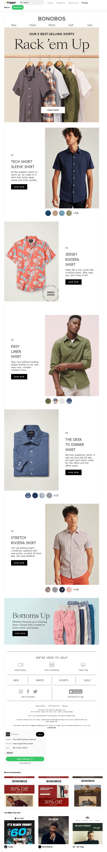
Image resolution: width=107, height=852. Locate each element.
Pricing (85, 3)
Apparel (10, 753)
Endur (10, 847)
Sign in (7, 7)
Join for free (17, 7)
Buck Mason (47, 847)
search (21, 2)
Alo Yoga (80, 847)
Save (40, 734)
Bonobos (14, 734)
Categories (60, 3)
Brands (50, 3)
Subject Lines (73, 3)
